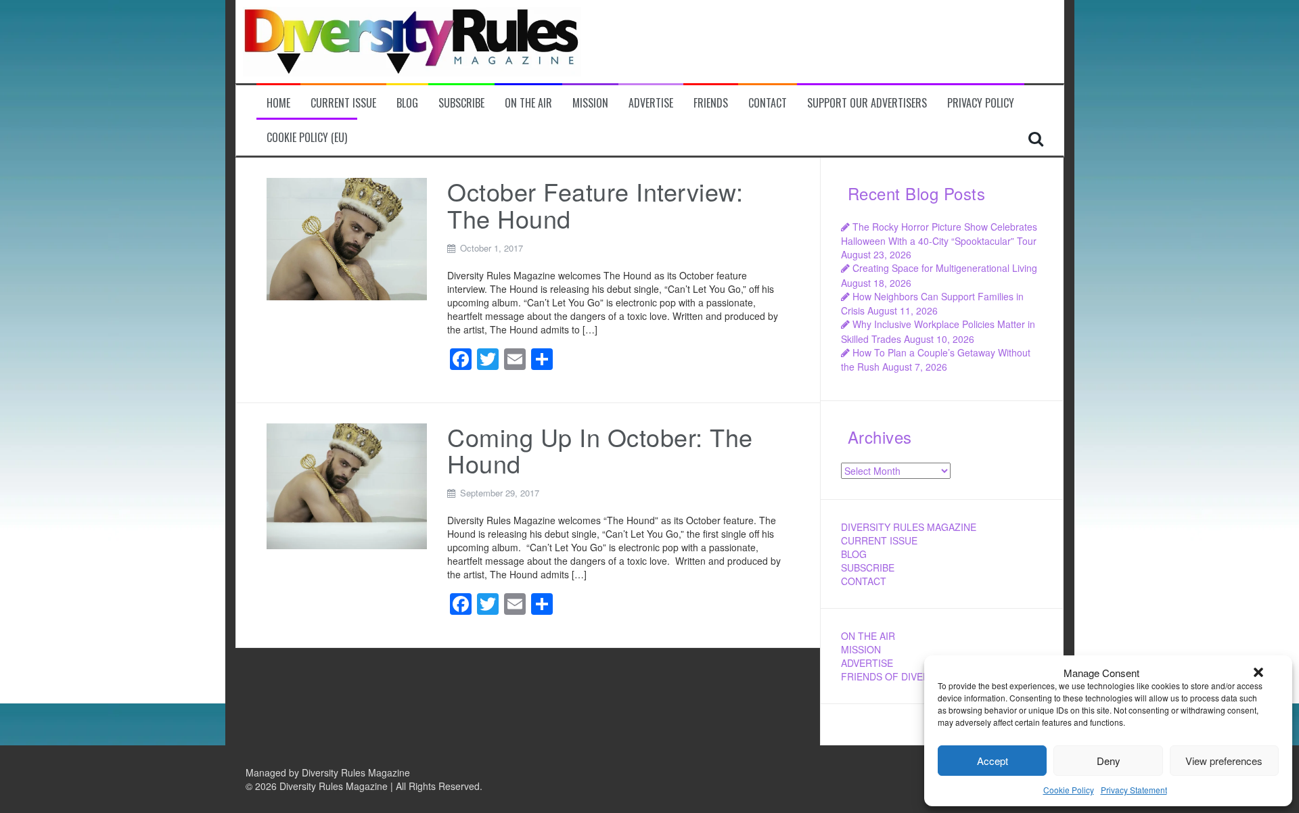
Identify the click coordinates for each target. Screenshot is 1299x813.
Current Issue (343, 103)
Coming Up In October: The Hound (600, 450)
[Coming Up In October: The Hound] (347, 485)
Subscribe (461, 103)
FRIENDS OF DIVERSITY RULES (912, 676)
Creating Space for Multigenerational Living (944, 268)
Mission (590, 103)
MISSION (861, 649)
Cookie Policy (1068, 789)
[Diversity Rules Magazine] (412, 40)
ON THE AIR (868, 636)
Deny (1108, 760)
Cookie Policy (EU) (307, 137)
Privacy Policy (980, 103)
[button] (1258, 672)
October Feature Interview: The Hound (595, 204)
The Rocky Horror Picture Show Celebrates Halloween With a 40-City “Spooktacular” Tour (939, 234)
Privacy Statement (1134, 789)
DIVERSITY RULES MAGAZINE (908, 527)
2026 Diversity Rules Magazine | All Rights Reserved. (368, 786)
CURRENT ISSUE (879, 540)
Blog (407, 103)
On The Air (528, 103)
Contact (767, 103)
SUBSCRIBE (867, 567)
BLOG (854, 554)
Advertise (651, 103)
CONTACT (863, 581)
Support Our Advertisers (867, 103)
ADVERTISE (867, 663)
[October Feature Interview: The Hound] (347, 237)
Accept (992, 760)
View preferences (1223, 760)
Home (278, 103)
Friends (710, 103)
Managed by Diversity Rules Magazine (328, 772)
